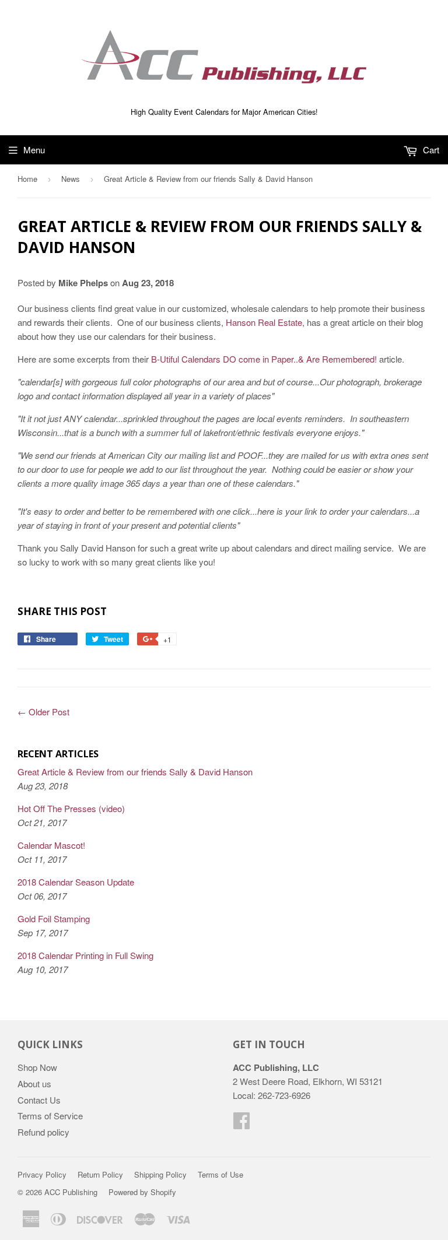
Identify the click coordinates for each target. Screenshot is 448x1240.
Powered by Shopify (142, 1191)
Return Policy (100, 1174)
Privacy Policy (42, 1174)
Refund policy (43, 1132)
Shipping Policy (160, 1174)
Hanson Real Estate (264, 322)
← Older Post (43, 711)
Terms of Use (220, 1174)
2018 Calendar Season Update (76, 882)
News (70, 178)
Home (27, 178)
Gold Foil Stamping (54, 918)
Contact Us (39, 1100)
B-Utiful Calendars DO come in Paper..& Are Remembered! (264, 359)
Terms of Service (50, 1115)
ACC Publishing (70, 1191)
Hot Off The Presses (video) (71, 808)
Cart (430, 149)
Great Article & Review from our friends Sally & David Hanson (135, 771)
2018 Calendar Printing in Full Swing (85, 955)
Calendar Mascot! (51, 845)
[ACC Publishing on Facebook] (241, 1124)
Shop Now (37, 1067)
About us (34, 1083)
